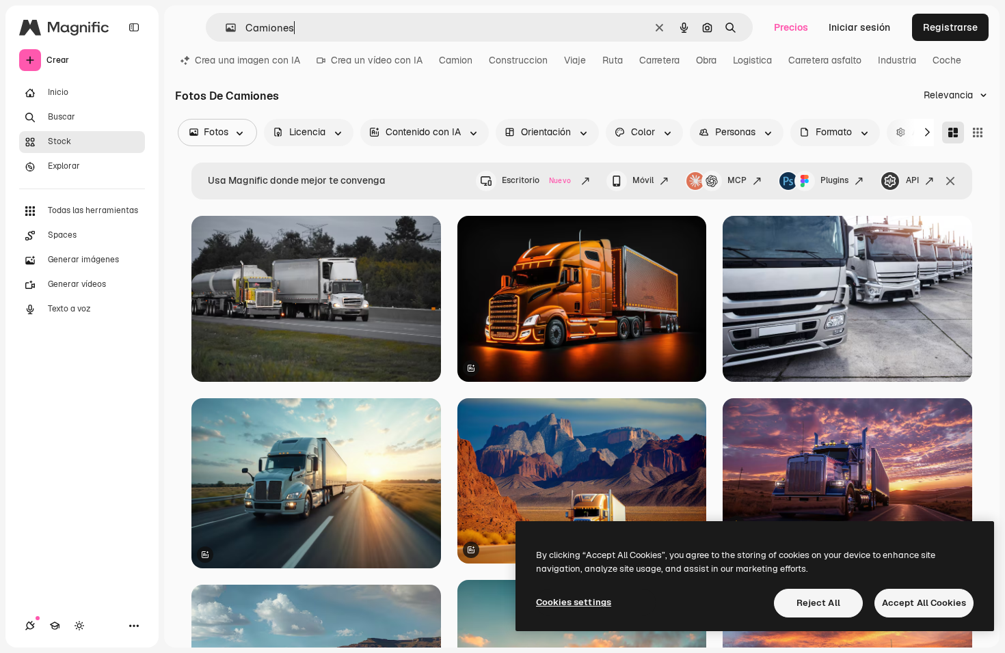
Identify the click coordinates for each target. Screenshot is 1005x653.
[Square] (978, 132)
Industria (897, 60)
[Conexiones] (30, 626)
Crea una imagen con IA (247, 60)
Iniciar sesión (859, 27)
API (912, 180)
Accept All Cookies (924, 603)
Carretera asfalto (824, 60)
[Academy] (55, 626)
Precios (791, 27)
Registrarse (950, 27)
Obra (706, 60)
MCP (737, 180)
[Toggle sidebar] (134, 27)
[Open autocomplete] (225, 28)
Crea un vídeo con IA (377, 60)
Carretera (659, 60)
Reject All (818, 603)
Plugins (834, 180)
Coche (947, 60)
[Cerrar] (950, 181)
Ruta (612, 60)
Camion (455, 60)
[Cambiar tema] (79, 626)
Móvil (643, 180)
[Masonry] (953, 132)
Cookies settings (573, 602)
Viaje (575, 60)
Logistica (752, 60)
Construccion (518, 60)
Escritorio (536, 180)
